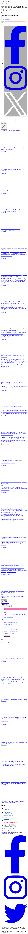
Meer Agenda (7, 636)
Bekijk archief (4, 604)
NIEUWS (6, 808)
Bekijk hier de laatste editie (7, 832)
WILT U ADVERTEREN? (10, 822)
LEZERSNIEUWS (8, 815)
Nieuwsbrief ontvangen (6, 606)
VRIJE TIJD (7, 812)
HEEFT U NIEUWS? (9, 824)
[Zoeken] (15, 120)
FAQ (5, 820)
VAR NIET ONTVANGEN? (11, 827)
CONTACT (6, 819)
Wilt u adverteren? (19, 21)
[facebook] (15, 63)
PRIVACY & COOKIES (10, 828)
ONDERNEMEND (8, 813)
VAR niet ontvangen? (10, 21)
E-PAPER (6, 817)
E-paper (2, 21)
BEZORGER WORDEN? (10, 825)
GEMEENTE (7, 809)
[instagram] (15, 91)
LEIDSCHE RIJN (5, 15)
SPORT (5, 811)
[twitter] (15, 115)
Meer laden (3, 600)
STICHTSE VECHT (14, 15)
